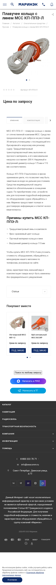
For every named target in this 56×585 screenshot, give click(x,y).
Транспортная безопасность (19, 426)
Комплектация (33, 120)
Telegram (21, 483)
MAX (43, 483)
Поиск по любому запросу (28, 372)
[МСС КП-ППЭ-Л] (28, 56)
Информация (10, 441)
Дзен (35, 483)
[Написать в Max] (28, 381)
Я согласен (12, 580)
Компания (8, 434)
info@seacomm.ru (30, 464)
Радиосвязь (9, 419)
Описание (14, 120)
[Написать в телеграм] (28, 392)
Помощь (7, 448)
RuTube (28, 483)
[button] (26, 80)
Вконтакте (13, 483)
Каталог (6, 405)
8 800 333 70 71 (28, 459)
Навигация (8, 412)
